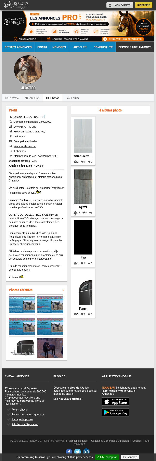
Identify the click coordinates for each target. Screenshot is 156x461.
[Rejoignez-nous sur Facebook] (68, 451)
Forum (42, 47)
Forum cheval (20, 409)
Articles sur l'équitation (25, 424)
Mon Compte (122, 5)
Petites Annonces (18, 47)
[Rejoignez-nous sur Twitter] (77, 451)
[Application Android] (115, 412)
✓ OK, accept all (107, 457)
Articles (80, 47)
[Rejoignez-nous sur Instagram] (86, 451)
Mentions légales (78, 440)
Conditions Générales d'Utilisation (110, 440)
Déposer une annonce (135, 47)
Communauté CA (103, 49)
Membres (59, 47)
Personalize (130, 457)
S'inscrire (143, 5)
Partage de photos (22, 419)
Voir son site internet (25, 146)
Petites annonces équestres (28, 414)
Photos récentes (20, 289)
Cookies (137, 440)
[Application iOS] (115, 401)
